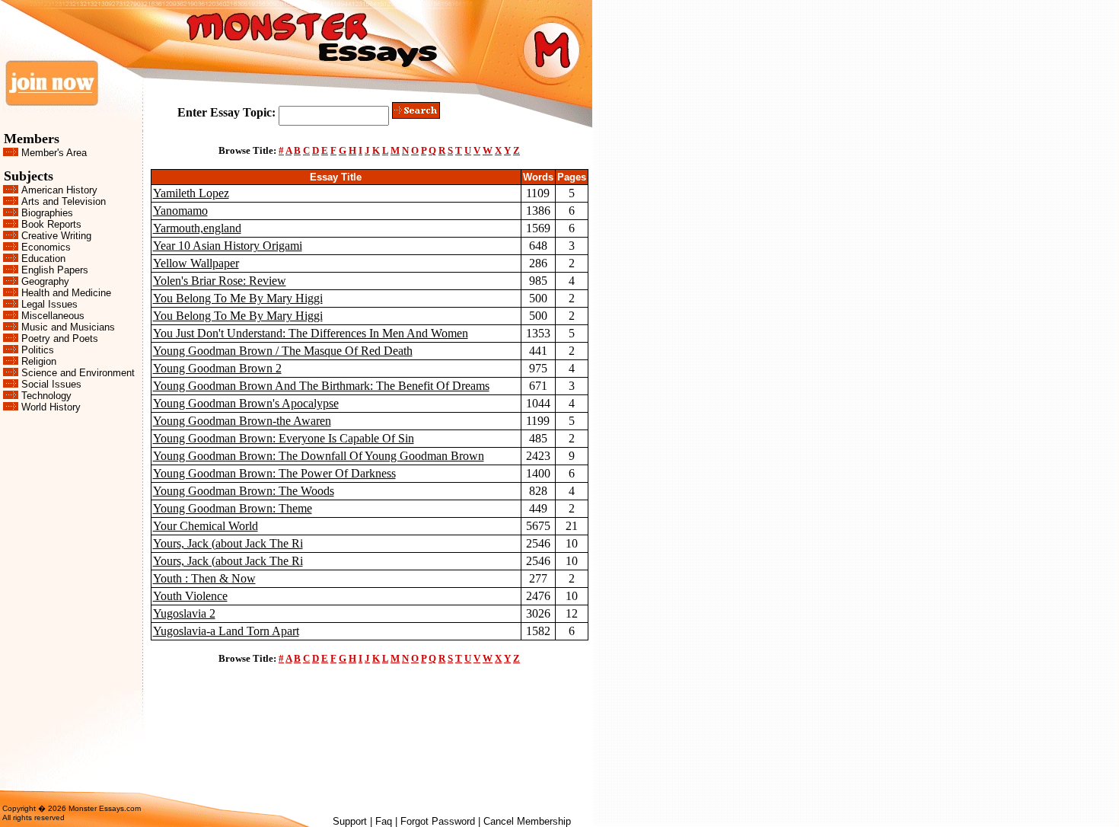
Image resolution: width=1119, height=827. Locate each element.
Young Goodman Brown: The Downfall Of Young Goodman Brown (318, 455)
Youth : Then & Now (204, 578)
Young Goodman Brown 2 (217, 368)
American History (59, 190)
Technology (46, 395)
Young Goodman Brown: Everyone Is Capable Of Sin (283, 438)
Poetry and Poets (59, 338)
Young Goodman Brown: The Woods (243, 490)
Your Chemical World (205, 525)
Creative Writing (56, 235)
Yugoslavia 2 (184, 613)
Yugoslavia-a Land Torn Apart (226, 630)
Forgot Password (437, 821)
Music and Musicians (68, 327)
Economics (46, 247)
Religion (38, 361)
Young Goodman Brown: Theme (232, 508)
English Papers (54, 270)
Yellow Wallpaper (196, 263)
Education (43, 258)
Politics (37, 350)
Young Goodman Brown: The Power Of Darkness (274, 473)
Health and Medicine (66, 293)
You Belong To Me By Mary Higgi (238, 298)
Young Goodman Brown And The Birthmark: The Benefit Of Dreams (321, 385)
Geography (45, 281)
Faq (383, 821)
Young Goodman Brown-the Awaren (242, 420)
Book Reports (51, 224)
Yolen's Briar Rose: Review (219, 280)
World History (51, 407)
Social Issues (51, 384)
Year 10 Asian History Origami (227, 245)
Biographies (47, 213)
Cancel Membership (527, 821)
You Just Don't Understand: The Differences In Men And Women (310, 333)
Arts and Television (63, 201)
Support (350, 821)
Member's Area (54, 152)
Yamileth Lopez (191, 193)
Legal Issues (49, 304)
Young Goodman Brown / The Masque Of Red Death (283, 350)
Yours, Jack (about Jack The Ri (228, 543)
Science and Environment (78, 372)
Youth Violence (190, 595)
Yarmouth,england (197, 228)
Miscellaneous (52, 315)
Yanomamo (180, 210)
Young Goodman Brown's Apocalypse (246, 403)
